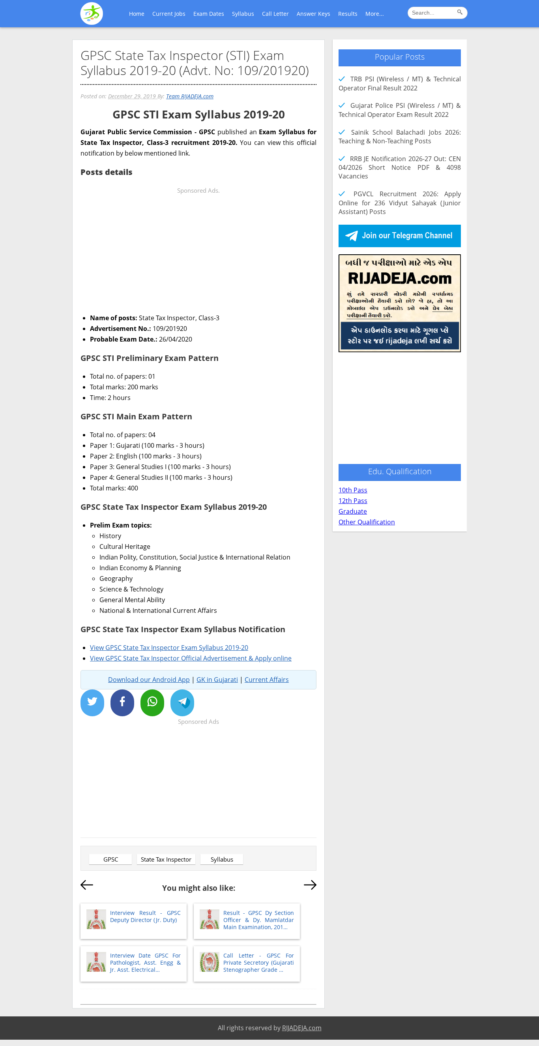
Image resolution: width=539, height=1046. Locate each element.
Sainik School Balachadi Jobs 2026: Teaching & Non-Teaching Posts (400, 136)
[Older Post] (310, 886)
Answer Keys (313, 13)
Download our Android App (149, 679)
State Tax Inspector (166, 859)
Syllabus (243, 13)
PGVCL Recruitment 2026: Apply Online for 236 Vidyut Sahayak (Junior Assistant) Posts (400, 203)
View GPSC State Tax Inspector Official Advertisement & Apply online (191, 658)
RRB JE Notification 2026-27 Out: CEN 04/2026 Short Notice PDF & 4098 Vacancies (400, 167)
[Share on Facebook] (122, 702)
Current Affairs (267, 679)
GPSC (110, 859)
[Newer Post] (86, 886)
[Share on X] (92, 702)
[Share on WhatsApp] (152, 702)
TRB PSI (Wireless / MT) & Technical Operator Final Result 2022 (400, 83)
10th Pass (353, 490)
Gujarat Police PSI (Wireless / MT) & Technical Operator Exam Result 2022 (400, 109)
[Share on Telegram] (182, 702)
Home (136, 13)
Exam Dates (208, 13)
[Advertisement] (198, 251)
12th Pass (353, 500)
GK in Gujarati (217, 679)
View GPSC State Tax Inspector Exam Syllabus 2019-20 (169, 647)
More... (374, 13)
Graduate (353, 511)
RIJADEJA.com (302, 1027)
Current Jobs (168, 13)
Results (347, 13)
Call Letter (275, 13)
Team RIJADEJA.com (189, 96)
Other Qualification (367, 522)
